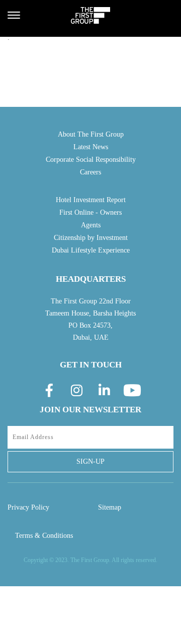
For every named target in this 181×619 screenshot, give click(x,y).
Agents (91, 225)
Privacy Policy (28, 507)
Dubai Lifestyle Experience (91, 250)
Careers (90, 172)
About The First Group (91, 134)
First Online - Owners (90, 212)
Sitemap (109, 507)
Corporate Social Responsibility (91, 159)
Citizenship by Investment (91, 237)
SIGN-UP (90, 461)
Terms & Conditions (44, 535)
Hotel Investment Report (91, 200)
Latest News (90, 147)
